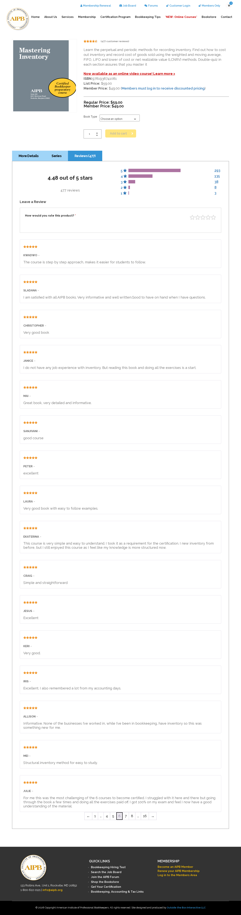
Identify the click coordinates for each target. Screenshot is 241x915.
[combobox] (120, 118)
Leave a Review (33, 202)
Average (202, 217)
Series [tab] (56, 156)
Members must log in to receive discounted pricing (163, 88)
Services (68, 17)
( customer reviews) (115, 41)
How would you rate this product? (50, 215)
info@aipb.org (53, 890)
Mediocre (197, 217)
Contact (226, 17)
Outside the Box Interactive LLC (186, 907)
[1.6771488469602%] (129, 187)
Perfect (213, 217)
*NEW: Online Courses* (181, 17)
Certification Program (115, 17)
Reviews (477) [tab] (85, 156)
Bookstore (209, 17)
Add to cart (118, 133)
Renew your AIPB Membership (179, 871)
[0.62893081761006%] (128, 193)
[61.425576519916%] (154, 170)
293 (217, 170)
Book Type (90, 116)
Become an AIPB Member (175, 867)
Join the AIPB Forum (105, 877)
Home (35, 17)
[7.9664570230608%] (131, 181)
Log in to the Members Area (177, 875)
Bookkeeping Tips (148, 17)
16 (145, 816)
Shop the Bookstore (105, 882)
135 (217, 176)
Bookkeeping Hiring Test (108, 867)
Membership (87, 17)
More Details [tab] (28, 156)
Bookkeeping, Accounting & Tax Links (117, 891)
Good (208, 217)
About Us (50, 17)
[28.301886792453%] (140, 176)
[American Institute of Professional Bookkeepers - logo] (18, 19)
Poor (192, 217)
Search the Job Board (106, 872)
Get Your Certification (106, 886)
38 (216, 182)
